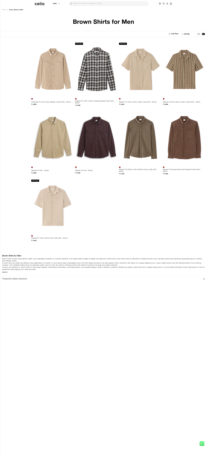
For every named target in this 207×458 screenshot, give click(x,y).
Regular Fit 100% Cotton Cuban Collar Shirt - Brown (138, 102)
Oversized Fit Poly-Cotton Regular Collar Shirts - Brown (51, 102)
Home (4, 10)
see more (4, 272)
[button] (171, 3)
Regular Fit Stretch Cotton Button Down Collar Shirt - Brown (138, 170)
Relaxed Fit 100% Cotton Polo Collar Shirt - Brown (49, 238)
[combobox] (109, 3)
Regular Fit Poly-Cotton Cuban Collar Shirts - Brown (181, 102)
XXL (97, 92)
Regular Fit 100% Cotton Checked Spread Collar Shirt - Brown (95, 102)
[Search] (71, 3)
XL (39, 92)
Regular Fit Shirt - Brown (40, 170)
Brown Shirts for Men (16, 9)
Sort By (186, 34)
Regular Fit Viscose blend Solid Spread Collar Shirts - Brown (182, 170)
